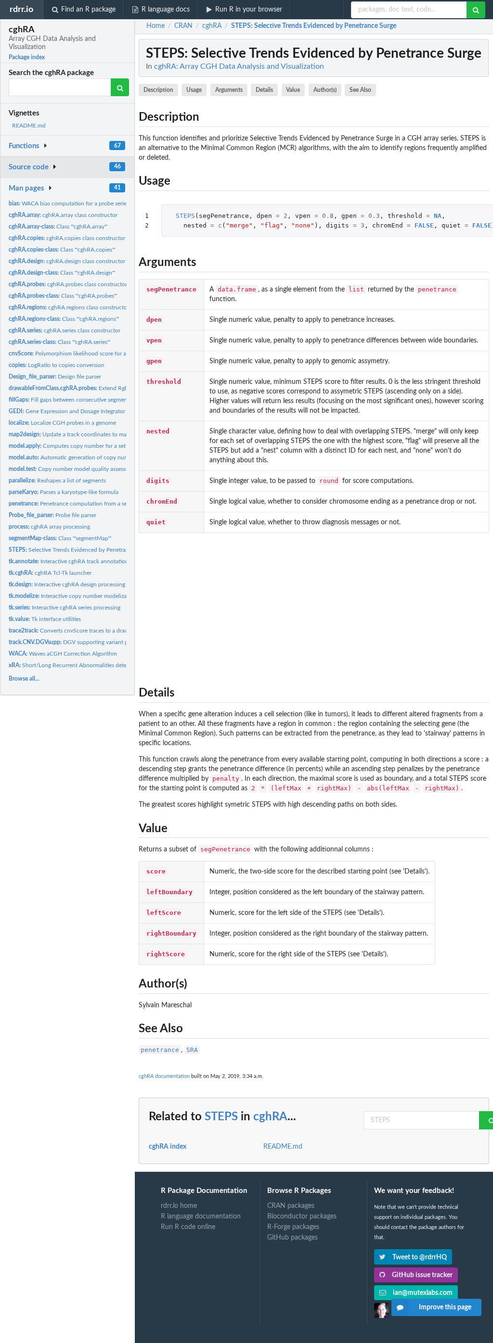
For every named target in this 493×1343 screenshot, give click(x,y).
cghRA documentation (164, 1076)
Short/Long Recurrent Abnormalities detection (74, 665)
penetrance (160, 1049)
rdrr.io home (179, 1206)
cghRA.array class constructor (63, 215)
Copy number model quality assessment (74, 469)
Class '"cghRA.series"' (59, 342)
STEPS (185, 215)
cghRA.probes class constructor (68, 284)
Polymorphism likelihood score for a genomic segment (90, 353)
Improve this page (445, 1307)
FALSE (424, 225)
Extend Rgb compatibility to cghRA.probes (108, 388)
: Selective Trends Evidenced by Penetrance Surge (313, 26)
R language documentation (201, 1216)
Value (293, 90)
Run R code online (188, 1227)
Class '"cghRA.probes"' (63, 296)
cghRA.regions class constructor (69, 307)
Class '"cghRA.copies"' (62, 250)
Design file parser (55, 377)
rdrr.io (21, 9)
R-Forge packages (293, 1227)
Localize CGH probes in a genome (62, 423)
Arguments (229, 90)
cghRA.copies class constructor (67, 238)
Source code (29, 167)
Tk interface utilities (45, 619)
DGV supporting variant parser (74, 642)
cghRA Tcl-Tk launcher (50, 573)
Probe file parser (52, 515)
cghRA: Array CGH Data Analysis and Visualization (239, 66)
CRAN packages (290, 1206)
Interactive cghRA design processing (67, 584)
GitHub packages (292, 1237)
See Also (360, 90)
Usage (194, 90)
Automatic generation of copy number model (82, 457)
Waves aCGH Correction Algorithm (63, 654)
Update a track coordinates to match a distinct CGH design (100, 434)
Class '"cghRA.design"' (62, 273)
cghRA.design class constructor (67, 261)
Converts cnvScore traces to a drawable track (81, 630)
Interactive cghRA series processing (64, 607)
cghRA (270, 1117)
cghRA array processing (49, 527)
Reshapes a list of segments (57, 480)
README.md (29, 125)
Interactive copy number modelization (73, 596)
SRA (192, 1049)
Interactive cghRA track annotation (69, 561)
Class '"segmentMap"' (60, 538)
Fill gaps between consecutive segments (70, 400)
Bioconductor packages (302, 1216)
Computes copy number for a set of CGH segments (90, 446)
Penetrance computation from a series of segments (88, 504)
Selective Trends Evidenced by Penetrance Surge (80, 550)
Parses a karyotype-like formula (63, 492)
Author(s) (325, 90)
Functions (24, 146)
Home (155, 26)
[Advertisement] (314, 607)
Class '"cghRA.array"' (58, 226)
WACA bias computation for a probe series (69, 203)
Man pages (26, 188)
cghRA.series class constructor (64, 330)
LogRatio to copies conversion (56, 365)
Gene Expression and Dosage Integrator (67, 411)
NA (437, 215)
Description (158, 90)
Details (264, 90)
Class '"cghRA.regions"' (64, 319)
